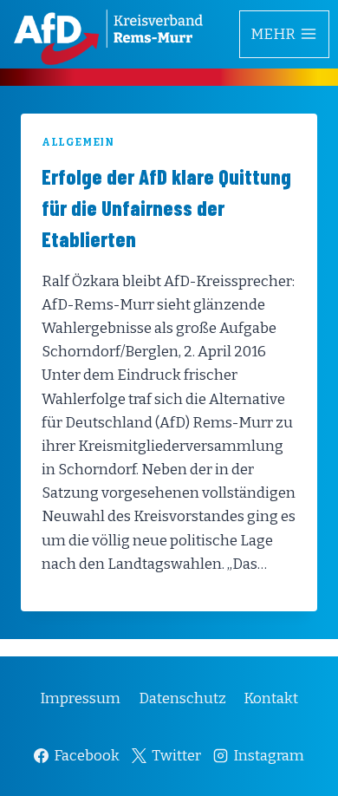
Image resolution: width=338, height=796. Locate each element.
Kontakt (271, 698)
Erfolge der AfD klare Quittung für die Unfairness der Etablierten (166, 207)
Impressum (80, 698)
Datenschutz (182, 698)
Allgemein (78, 142)
